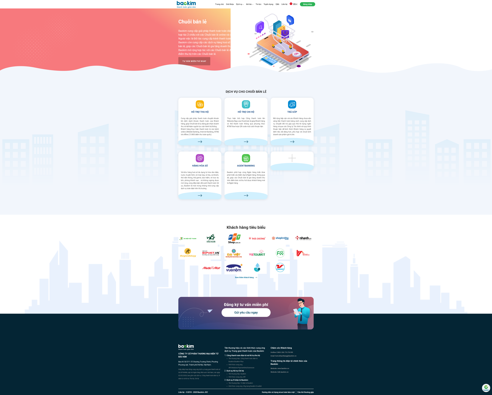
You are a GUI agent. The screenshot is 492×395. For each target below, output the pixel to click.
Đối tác (249, 4)
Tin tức (258, 4)
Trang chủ (219, 4)
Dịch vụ (239, 4)
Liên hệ (284, 4)
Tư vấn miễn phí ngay (194, 61)
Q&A (277, 4)
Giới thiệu (230, 4)
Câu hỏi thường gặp (305, 392)
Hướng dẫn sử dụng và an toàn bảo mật (278, 392)
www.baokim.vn (283, 368)
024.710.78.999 (287, 352)
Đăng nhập (307, 4)
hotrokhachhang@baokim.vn (285, 356)
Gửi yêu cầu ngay (246, 312)
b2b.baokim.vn (282, 372)
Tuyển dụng (268, 4)
